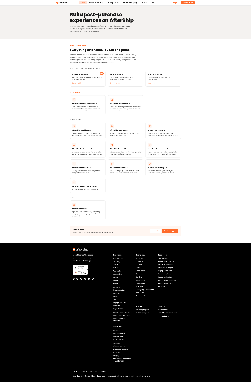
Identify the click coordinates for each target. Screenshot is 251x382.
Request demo (187, 3)
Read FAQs (155, 231)
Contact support (170, 231)
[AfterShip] (67, 3)
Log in (175, 3)
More (153, 3)
